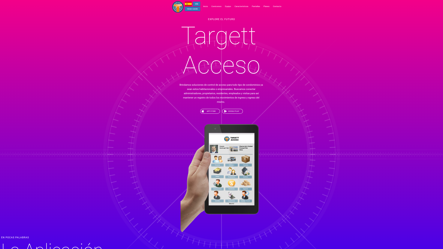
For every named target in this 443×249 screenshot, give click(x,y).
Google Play (233, 111)
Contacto (277, 6)
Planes (266, 6)
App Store (211, 111)
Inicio (205, 6)
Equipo (228, 6)
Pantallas (256, 6)
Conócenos (216, 6)
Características (241, 6)
